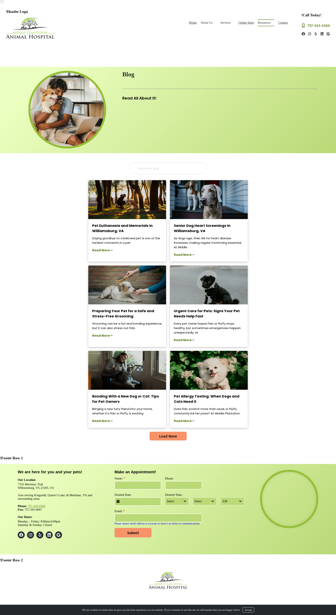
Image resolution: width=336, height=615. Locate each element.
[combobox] (177, 501)
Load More (168, 436)
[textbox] (173, 501)
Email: (120, 511)
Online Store (246, 22)
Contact (283, 22)
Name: (120, 478)
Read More (101, 250)
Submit (133, 532)
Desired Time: (173, 494)
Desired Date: (123, 494)
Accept (248, 609)
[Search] (198, 168)
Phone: (169, 478)
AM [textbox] (224, 501)
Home (193, 22)
